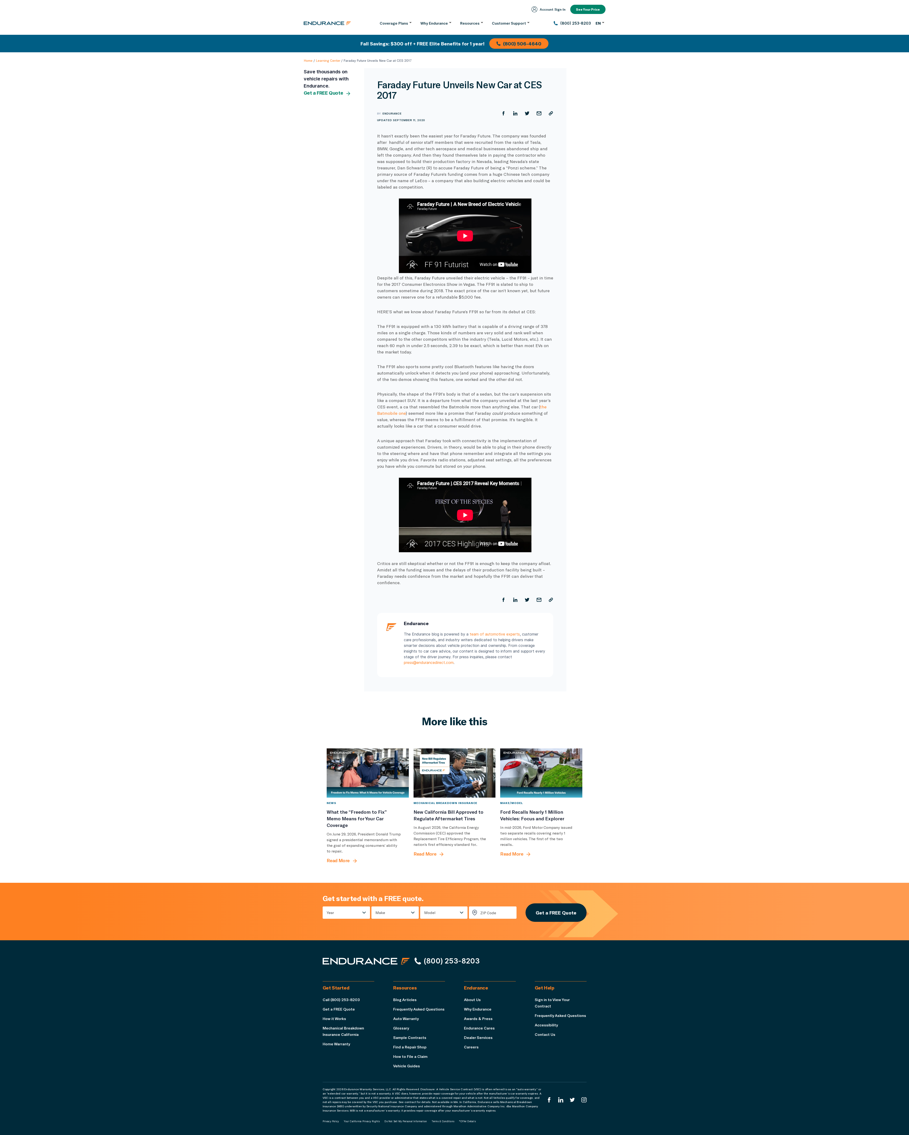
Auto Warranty (406, 1018)
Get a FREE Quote (323, 93)
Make (380, 912)
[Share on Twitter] (527, 113)
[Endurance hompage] (366, 961)
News (331, 802)
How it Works (334, 1018)
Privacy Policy (331, 1121)
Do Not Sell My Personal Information (405, 1121)
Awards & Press (478, 1018)
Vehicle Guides (406, 1066)
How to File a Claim (410, 1056)
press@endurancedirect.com (429, 662)
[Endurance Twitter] (572, 1100)
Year (330, 912)
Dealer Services (478, 1037)
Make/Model (511, 802)
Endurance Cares (479, 1028)
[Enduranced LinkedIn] (560, 1100)
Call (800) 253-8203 (341, 999)
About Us (472, 999)
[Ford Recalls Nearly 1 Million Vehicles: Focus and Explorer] (541, 773)
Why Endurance (477, 1009)
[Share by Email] (539, 113)
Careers (471, 1047)
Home (308, 60)
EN (598, 23)
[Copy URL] (550, 113)
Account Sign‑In (553, 9)
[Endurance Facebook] (549, 1100)
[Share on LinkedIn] (515, 113)
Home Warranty (336, 1044)
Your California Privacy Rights (362, 1121)
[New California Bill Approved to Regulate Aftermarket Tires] (455, 773)
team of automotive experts (495, 634)
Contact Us (545, 1034)
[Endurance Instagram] (584, 1100)
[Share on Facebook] (503, 113)
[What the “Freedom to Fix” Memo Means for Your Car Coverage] (368, 773)
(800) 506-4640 (522, 43)
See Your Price (588, 9)
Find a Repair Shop (410, 1047)
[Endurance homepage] (327, 23)
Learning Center (328, 60)
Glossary (401, 1028)
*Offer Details (467, 1121)
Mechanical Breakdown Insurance (445, 802)
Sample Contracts (409, 1037)
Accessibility (546, 1025)
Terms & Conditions (443, 1121)
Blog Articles (405, 999)
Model (430, 912)
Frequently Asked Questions (419, 1009)
